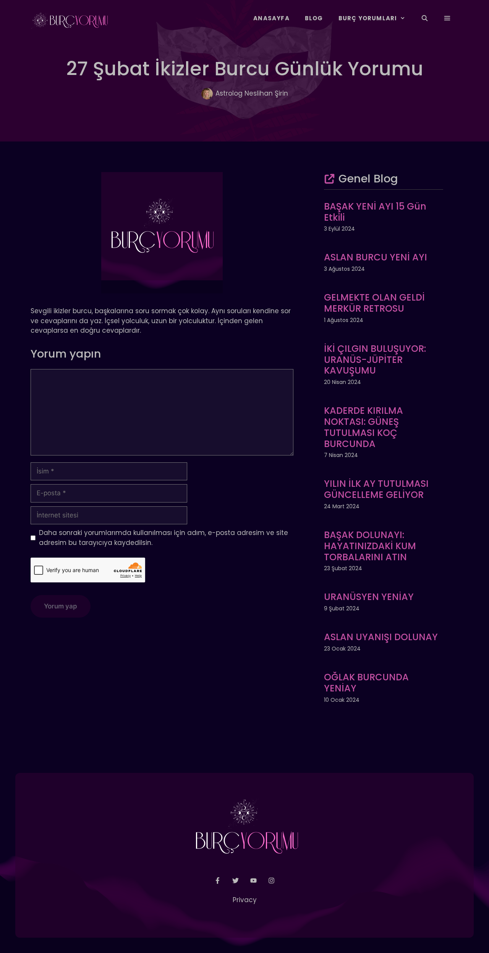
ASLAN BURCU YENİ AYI (375, 257)
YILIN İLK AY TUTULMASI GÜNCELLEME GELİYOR (376, 489)
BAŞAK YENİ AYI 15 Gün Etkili (375, 212)
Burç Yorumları (367, 18)
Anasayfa (271, 18)
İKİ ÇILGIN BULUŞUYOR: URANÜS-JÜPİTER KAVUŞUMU (375, 359)
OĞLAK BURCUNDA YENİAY (366, 682)
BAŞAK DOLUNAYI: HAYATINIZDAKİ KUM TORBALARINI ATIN (370, 546)
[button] (447, 18)
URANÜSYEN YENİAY (369, 596)
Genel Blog (368, 178)
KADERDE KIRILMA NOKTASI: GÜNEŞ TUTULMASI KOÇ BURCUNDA (363, 427)
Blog (314, 18)
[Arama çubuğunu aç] (424, 18)
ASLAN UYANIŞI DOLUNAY (381, 637)
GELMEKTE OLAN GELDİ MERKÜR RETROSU (374, 303)
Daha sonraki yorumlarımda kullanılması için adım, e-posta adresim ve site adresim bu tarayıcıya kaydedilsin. (163, 537)
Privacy (245, 899)
